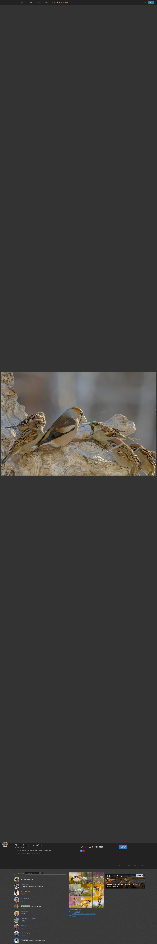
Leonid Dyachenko (25, 877)
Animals (74, 916)
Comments (20, 873)
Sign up (151, 2)
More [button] (47, 2)
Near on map (31, 873)
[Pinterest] (83, 851)
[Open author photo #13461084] (98, 901)
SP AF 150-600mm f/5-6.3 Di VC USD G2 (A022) (84, 914)
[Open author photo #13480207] (87, 901)
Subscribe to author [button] (123, 847)
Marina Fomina (24, 884)
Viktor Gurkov (24, 932)
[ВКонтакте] (81, 851)
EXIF (40, 873)
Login (144, 2)
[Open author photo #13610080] (87, 878)
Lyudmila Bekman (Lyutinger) (28, 918)
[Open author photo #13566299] (98, 878)
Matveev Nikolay (25, 898)
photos (78, 909)
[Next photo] (155, 409)
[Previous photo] (1, 409)
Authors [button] (30, 2)
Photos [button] (22, 2)
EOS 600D (77, 912)
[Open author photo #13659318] (75, 878)
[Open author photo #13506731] (98, 889)
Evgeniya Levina (25, 925)
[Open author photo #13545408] (75, 889)
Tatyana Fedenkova (25, 891)
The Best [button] (39, 2)
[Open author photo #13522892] (87, 889)
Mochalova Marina (25, 905)
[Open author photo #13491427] (75, 901)
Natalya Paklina (24, 939)
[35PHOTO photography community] (9, 2)
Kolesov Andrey (24, 911)
